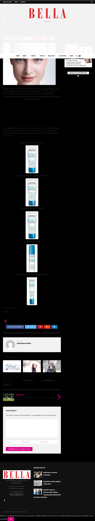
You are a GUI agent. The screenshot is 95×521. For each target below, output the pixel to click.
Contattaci (22, 2)
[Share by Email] (54, 327)
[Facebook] (4, 500)
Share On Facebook (16, 327)
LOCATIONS (62, 56)
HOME (16, 2)
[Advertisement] (47, 36)
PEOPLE (42, 56)
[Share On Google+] (47, 327)
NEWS (24, 56)
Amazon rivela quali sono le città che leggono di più (36, 398)
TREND (33, 56)
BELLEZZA (51, 56)
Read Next (20, 395)
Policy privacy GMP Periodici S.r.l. (17, 494)
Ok (11, 519)
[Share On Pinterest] (40, 327)
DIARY (71, 56)
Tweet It (31, 327)
